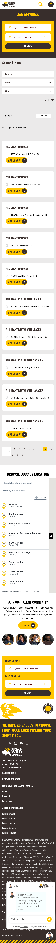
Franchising (7, 800)
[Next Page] (28, 454)
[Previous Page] (14, 449)
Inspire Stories (8, 818)
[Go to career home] (9, 4)
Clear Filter (49, 99)
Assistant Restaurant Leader (23, 299)
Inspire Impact (8, 823)
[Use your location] (45, 37)
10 (22, 454)
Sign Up (25, 625)
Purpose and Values (12, 778)
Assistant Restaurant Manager (24, 360)
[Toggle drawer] (51, 4)
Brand (4, 791)
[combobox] (27, 37)
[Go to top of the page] (48, 708)
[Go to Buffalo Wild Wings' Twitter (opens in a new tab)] (9, 743)
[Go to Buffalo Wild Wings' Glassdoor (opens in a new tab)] (27, 743)
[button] (28, 74)
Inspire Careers (9, 827)
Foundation (7, 796)
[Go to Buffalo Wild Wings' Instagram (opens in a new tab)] (15, 743)
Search (28, 46)
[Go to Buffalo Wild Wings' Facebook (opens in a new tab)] (4, 743)
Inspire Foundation (10, 832)
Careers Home (9, 773)
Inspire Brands (8, 813)
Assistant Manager (17, 146)
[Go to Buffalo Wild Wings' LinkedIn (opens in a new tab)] (21, 743)
